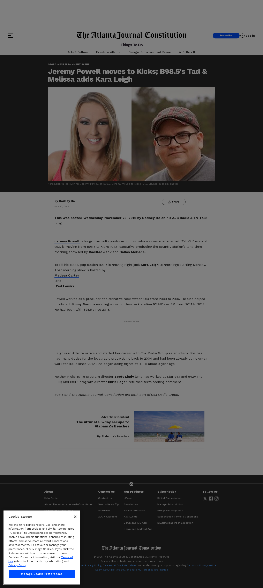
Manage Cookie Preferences (41, 573)
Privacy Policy (17, 565)
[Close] (75, 516)
